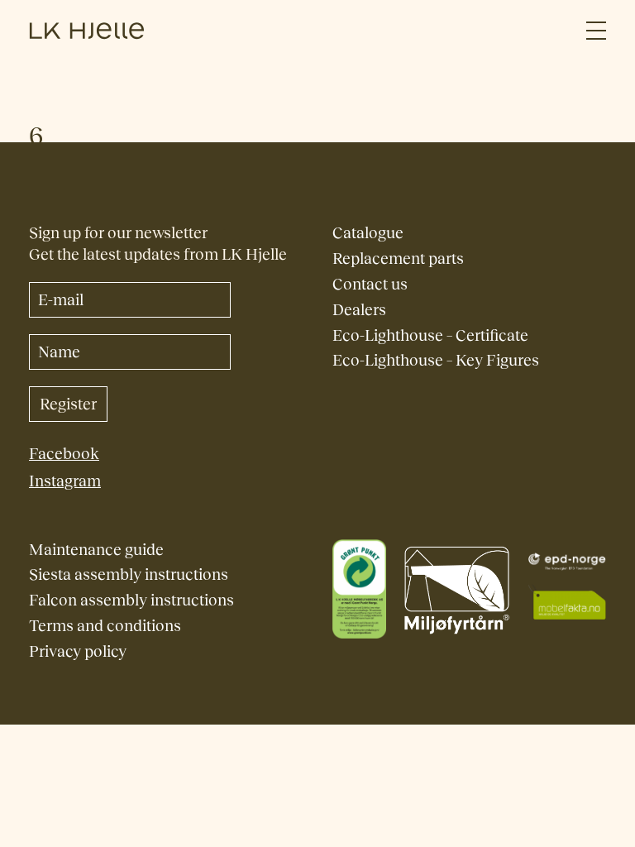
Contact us (370, 284)
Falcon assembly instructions (131, 600)
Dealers (359, 309)
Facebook (64, 453)
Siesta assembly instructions (128, 574)
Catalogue (367, 233)
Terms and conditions (105, 625)
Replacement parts (398, 258)
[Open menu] (596, 31)
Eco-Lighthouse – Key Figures (435, 360)
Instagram (65, 481)
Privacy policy (78, 651)
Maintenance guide (96, 549)
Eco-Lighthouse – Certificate (430, 335)
